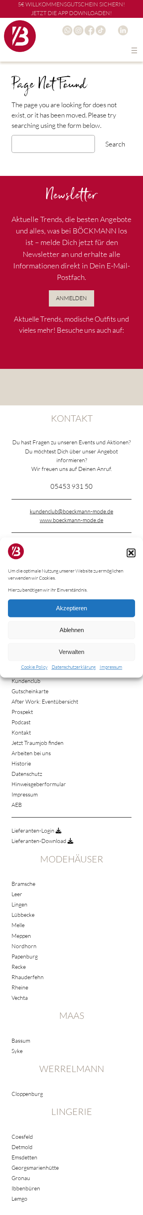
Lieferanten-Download (40, 840)
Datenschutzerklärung (74, 667)
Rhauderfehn (28, 977)
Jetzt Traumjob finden (38, 742)
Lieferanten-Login (34, 830)
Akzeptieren (71, 608)
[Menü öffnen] (134, 50)
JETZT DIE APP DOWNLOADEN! (71, 13)
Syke (17, 1050)
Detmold (22, 1147)
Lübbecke (23, 914)
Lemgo (19, 1198)
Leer (17, 894)
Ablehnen (72, 630)
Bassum (21, 1040)
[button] (131, 553)
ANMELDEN (71, 298)
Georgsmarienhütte (35, 1167)
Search (115, 144)
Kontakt (21, 732)
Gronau (21, 1177)
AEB (17, 804)
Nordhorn (24, 946)
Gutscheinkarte (30, 691)
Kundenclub (26, 680)
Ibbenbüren (26, 1188)
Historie (21, 763)
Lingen (19, 904)
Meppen (21, 935)
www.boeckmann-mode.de (71, 520)
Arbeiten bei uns (31, 753)
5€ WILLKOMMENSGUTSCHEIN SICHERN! (71, 4)
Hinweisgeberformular (39, 784)
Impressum (111, 667)
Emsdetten (24, 1157)
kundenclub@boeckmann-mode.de (71, 511)
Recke (19, 966)
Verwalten (71, 651)
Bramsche (23, 883)
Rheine (20, 987)
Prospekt (22, 711)
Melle (18, 925)
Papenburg (25, 956)
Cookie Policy (34, 667)
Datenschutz (27, 773)
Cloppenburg (27, 1093)
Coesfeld (22, 1136)
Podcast (21, 722)
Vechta (20, 997)
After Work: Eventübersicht (45, 701)
